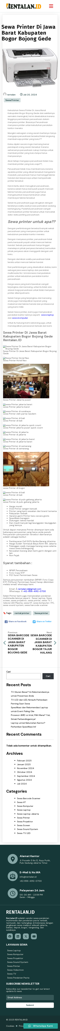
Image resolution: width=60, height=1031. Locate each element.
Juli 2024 (22, 783)
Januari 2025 (24, 764)
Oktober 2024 (24, 772)
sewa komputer (20, 318)
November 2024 (25, 768)
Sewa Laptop (24, 810)
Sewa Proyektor (25, 821)
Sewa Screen (23, 825)
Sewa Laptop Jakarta (28, 813)
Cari (8, 671)
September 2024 (26, 776)
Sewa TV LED (23, 833)
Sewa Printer (12, 100)
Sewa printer (41, 613)
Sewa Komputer (25, 806)
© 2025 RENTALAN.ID (17, 1019)
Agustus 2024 (24, 779)
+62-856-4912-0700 (34, 591)
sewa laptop (47, 314)
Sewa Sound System (27, 829)
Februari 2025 (24, 760)
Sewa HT (21, 802)
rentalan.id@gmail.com (29, 589)
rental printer (22, 613)
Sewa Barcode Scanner (28, 798)
